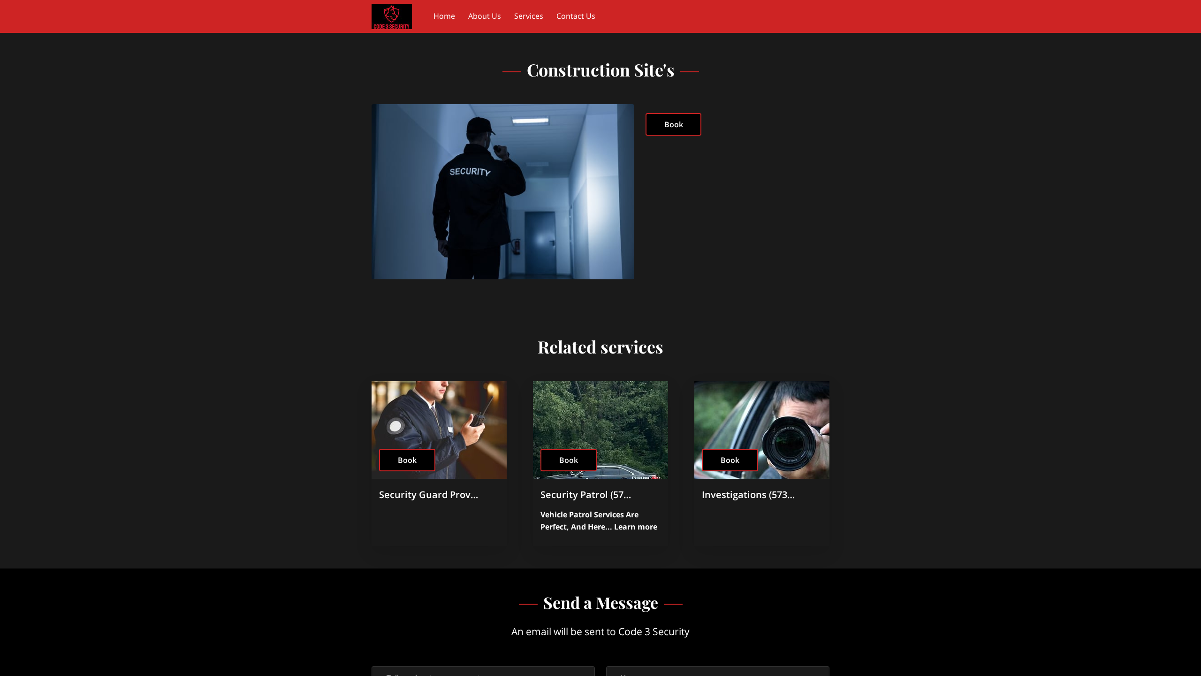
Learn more (635, 527)
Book (673, 124)
